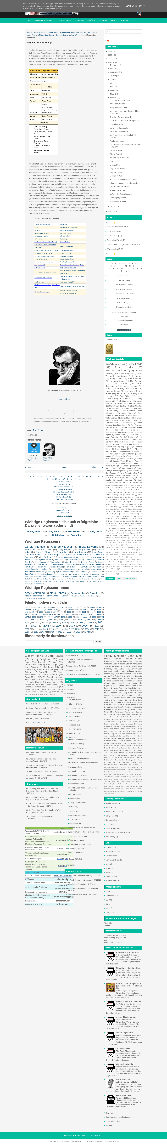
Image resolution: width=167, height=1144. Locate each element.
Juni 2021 (73, 721)
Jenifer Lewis (132, 748)
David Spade (110, 490)
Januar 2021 (74, 859)
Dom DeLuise (111, 451)
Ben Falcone (44, 569)
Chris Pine (120, 550)
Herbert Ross (95, 557)
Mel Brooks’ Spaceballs (119, 128)
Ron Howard (29, 567)
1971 (82, 614)
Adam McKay (89, 560)
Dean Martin (119, 383)
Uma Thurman (133, 765)
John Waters (49, 581)
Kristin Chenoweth (135, 753)
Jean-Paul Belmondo (112, 562)
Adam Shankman (65, 557)
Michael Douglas (120, 502)
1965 (36, 614)
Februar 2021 (74, 737)
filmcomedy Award (33, 25)
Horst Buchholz (120, 557)
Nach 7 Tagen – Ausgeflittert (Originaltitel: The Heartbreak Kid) (129, 986)
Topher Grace (110, 511)
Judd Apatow (72, 564)
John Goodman (133, 497)
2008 (27, 629)
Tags (119, 578)
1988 (61, 619)
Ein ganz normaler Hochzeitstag (44, 256)
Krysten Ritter (115, 781)
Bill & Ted (109, 807)
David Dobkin (60, 574)
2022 (134, 20)
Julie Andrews (38, 694)
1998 (72, 622)
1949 (77, 610)
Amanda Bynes (120, 698)
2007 (97, 626)
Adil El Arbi (72, 579)
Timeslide (108, 923)
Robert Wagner (132, 475)
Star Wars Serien (64, 484)
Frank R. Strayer (44, 552)
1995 (46, 623)
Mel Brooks (74, 531)
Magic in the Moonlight (40, 42)
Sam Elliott (135, 538)
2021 (69, 632)
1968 (58, 614)
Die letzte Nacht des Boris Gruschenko (46, 250)
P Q (93, 477)
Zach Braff (82, 576)
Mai (111, 87)
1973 (99, 614)
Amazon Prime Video (64, 510)
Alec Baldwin (125, 418)
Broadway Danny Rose (41, 233)
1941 (99, 607)
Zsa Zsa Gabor (109, 793)
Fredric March (136, 466)
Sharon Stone (119, 788)
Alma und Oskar (72, 670)
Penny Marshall (78, 593)
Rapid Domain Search (112, 1141)
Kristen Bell (123, 753)
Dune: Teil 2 (31, 723)
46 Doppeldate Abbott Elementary (79, 876)
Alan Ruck (136, 511)
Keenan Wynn (127, 413)
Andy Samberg (132, 542)
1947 (62, 610)
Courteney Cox (129, 741)
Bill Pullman (137, 418)
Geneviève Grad (136, 717)
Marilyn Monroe (131, 710)
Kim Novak (133, 779)
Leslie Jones (109, 755)
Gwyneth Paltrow (110, 719)
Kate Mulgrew (124, 779)
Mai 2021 (73, 725)
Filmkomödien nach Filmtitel (63, 492)
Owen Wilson (31, 667)
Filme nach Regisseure (64, 20)
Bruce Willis (113, 420)
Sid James (122, 376)
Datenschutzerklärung (114, 1121)
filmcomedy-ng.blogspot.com (115, 938)
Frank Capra (71, 569)
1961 (84, 612)
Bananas (37, 230)
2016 (27, 632)
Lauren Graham (125, 781)
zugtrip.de (62, 866)
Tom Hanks (58, 680)
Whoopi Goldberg (129, 695)
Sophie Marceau (130, 788)
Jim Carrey (126, 420)
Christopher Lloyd (120, 487)
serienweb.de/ (62, 904)
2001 (101, 622)
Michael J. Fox (134, 502)
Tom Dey (48, 579)
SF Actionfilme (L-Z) (63, 497)
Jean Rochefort (112, 437)
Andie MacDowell (111, 736)
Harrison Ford (135, 523)
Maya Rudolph (118, 683)
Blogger (102, 1135)
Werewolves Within (124, 1064)
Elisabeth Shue (134, 767)
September (114, 72)
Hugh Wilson (85, 567)
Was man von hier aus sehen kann (79, 660)
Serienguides (102, 20)
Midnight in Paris (65, 233)
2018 (43, 632)
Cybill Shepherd (124, 767)
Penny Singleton (40, 659)
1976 (41, 617)
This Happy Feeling (117, 104)
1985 (31, 619)
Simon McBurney (62, 35)
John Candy (113, 411)
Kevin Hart (138, 420)
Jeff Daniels (129, 437)
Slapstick (109, 872)
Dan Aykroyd (136, 381)
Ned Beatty (126, 566)
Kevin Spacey (130, 533)
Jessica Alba (114, 750)
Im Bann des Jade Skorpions (43, 278)
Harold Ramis (71, 567)
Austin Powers (111, 803)
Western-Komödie (113, 881)
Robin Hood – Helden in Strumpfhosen (124, 121)
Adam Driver (138, 540)
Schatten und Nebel (66, 246)
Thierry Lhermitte (134, 509)
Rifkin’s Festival (65, 242)
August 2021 (74, 712)
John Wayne (110, 564)
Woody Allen (79, 35)
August (113, 76)
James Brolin (123, 559)
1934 (51, 607)
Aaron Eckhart (126, 540)
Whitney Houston (136, 791)
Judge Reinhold (123, 439)
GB (107, 900)
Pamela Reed (120, 760)
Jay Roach (97, 567)
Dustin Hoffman (136, 490)
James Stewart (128, 454)
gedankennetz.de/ (62, 832)
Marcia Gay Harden (46, 35)
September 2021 (75, 708)
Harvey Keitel (117, 495)
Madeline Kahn (129, 681)
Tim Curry (130, 478)
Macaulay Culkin (127, 499)
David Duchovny (134, 552)
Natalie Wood (109, 760)
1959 (69, 612)
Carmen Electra (110, 738)
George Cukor (84, 550)
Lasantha (79, 1141)
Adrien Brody (134, 444)
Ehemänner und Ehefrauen (43, 253)
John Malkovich (111, 499)
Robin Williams (128, 411)
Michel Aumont (125, 473)
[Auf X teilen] (33, 435)
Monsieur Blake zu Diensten (128, 1001)
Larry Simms (116, 378)
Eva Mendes (137, 743)
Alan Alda (122, 483)
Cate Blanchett (115, 702)
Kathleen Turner (111, 690)
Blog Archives (130, 578)
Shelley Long (109, 734)
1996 (54, 622)
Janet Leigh (129, 719)
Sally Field (117, 762)
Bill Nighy (121, 463)
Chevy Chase (120, 449)
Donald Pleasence (115, 521)
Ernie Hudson (113, 492)
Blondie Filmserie (112, 812)
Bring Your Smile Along (118, 107)
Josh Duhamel (133, 471)
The (52, 479)
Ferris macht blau (123, 1095)
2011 (56, 628)
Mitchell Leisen (71, 562)
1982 (85, 617)
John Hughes (125, 20)
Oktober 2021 (74, 704)
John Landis (36, 555)
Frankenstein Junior (117, 141)
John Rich (136, 562)
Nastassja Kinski (136, 784)
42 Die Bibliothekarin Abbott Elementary (81, 895)
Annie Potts (131, 698)
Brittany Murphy (117, 700)
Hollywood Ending (40, 268)
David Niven (110, 466)
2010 (45, 629)
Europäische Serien (64, 499)
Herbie (108, 824)
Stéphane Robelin (136, 571)
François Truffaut (56, 567)
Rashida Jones (109, 788)
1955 (41, 612)
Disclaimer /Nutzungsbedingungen (119, 1117)
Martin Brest (29, 576)
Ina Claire (112, 748)
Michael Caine (133, 456)
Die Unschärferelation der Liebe (78, 674)
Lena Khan (41, 598)
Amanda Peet (137, 734)
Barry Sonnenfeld (65, 572)
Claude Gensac (30, 692)
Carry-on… (110, 816)
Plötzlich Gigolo (65, 236)
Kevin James (113, 423)
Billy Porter (93, 576)
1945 (49, 610)
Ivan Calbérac (96, 574)
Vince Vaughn (133, 415)
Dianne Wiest (116, 678)
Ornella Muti (128, 786)
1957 (54, 612)
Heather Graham (119, 746)
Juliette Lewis (115, 724)
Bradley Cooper (128, 545)
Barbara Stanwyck (126, 736)
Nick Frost (138, 473)
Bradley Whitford (122, 516)
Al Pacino (122, 542)
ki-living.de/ (62, 859)
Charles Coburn (131, 547)
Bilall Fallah (94, 579)
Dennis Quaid (123, 490)
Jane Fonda (121, 719)
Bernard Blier (111, 447)
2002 (33, 625)
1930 (26, 607)
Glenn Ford (135, 430)
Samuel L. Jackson (113, 478)
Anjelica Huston (130, 666)
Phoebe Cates (125, 729)
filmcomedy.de (64, 399)
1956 (48, 612)
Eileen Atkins (53, 33)
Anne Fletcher (80, 596)
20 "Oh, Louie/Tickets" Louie (37, 772)
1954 (33, 612)
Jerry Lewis (96, 531)
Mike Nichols (55, 562)
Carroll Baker (114, 767)
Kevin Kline (113, 442)
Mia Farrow (49, 694)
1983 (94, 617)
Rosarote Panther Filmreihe (116, 832)
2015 (97, 629)
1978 (56, 617)
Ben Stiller (76, 535)
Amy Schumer (137, 712)
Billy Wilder (30, 550)
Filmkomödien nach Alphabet (43, 20)
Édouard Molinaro (74, 560)
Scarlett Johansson (112, 695)
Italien (108, 904)
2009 (37, 629)
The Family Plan (123, 1048)
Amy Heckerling (35, 593)
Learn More (131, 6)
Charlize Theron (129, 702)
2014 (36, 33)
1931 (32, 607)
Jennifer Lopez (120, 671)
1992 (99, 620)
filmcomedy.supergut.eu (113, 943)
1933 (44, 607)
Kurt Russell (133, 564)
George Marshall (62, 546)
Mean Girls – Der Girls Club (128, 968)
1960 (76, 612)
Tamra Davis (52, 596)
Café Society (38, 239)
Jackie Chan (130, 495)
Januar (113, 206)
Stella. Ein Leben (72, 655)
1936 (64, 607)
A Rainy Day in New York (42, 224)
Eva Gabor (111, 772)
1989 (70, 620)
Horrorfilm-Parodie (113, 852)
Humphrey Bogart (111, 559)
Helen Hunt (121, 774)
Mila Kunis (114, 712)
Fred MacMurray (124, 401)
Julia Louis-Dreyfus (111, 753)
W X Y (68, 479)
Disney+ (64, 508)
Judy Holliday (132, 722)
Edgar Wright (72, 574)
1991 (89, 619)
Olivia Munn (119, 786)
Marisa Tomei (130, 674)
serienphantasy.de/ (62, 896)
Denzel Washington (128, 554)
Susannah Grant (37, 583)
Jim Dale (129, 391)
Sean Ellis (91, 581)
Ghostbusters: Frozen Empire (37, 704)
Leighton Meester (127, 724)
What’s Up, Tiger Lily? (67, 282)
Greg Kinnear (111, 432)
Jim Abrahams (57, 564)
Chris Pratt (131, 550)
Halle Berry (113, 774)
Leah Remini (135, 781)
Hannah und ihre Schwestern (43, 262)
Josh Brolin (119, 531)
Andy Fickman (30, 569)
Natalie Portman (136, 758)
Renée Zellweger (110, 731)
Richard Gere (128, 507)
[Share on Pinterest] (42, 430)
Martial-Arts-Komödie (114, 860)
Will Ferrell (131, 388)
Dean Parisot (96, 572)
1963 (99, 612)
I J (67, 477)
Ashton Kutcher (121, 425)
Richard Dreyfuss (121, 538)
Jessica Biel (138, 719)
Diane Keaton (43, 692)
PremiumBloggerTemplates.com (94, 1141)
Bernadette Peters (123, 714)
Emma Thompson (128, 769)
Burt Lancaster (118, 547)
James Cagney (111, 526)
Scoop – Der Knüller (66, 253)
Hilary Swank (130, 774)
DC (57, 489)
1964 (27, 614)
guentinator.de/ (63, 840)
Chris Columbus (81, 572)
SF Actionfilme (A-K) (63, 494)
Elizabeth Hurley (135, 688)
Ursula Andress (114, 791)
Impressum (46, 25)
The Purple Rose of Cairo (68, 262)
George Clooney (121, 430)
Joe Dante (29, 572)
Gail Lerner (92, 596)
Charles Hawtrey (33, 664)
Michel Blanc (117, 535)
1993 (27, 622)
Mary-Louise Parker (116, 784)
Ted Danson (120, 509)
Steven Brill (42, 567)
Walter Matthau (111, 418)
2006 (85, 625)
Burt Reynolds (136, 425)
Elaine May (95, 593)
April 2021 (73, 729)
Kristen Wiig (109, 674)
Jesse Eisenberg (127, 526)
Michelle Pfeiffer (136, 690)
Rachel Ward (137, 786)
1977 (48, 617)
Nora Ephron (58, 593)
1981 (77, 617)
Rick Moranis (111, 459)
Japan (108, 908)
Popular (110, 578)
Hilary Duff (113, 707)
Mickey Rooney (111, 504)
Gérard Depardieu (126, 432)
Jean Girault (98, 552)
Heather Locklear (132, 746)
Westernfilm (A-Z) (115, 249)
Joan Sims (135, 655)
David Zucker (81, 557)
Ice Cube (135, 451)
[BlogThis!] (31, 435)
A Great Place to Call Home (127, 952)
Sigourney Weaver (113, 666)
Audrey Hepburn (110, 714)
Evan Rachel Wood (122, 772)
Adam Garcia (112, 542)
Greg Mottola (84, 574)
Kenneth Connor (117, 381)
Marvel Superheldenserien (63, 487)
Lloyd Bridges (111, 473)
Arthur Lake (124, 367)
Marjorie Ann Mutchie (33, 687)
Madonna (133, 755)
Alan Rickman (134, 483)
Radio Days (63, 239)
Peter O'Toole (130, 535)
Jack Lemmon (52, 682)
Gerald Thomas (35, 546)
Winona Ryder (130, 686)
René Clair (113, 507)
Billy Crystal (126, 447)
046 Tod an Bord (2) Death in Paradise (41, 752)
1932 (38, 607)
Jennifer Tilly (123, 707)
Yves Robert (59, 560)
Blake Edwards (88, 546)
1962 (91, 612)
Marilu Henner (123, 758)
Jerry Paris (83, 569)
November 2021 (75, 700)
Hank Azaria (123, 523)
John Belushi (119, 528)
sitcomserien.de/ (62, 882)
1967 (51, 614)
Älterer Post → (98, 467)
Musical (109, 864)
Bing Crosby (116, 545)
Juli (111, 79)
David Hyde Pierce (122, 519)
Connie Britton (117, 741)
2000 (90, 622)
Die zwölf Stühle (116, 150)
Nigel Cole (71, 581)
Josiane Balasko (110, 722)
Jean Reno (138, 408)
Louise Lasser (118, 710)
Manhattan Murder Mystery (69, 227)
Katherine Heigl (117, 681)
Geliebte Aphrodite (40, 259)
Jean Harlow (55, 692)
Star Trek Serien (63, 482)
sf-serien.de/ (62, 879)
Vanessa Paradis (125, 791)
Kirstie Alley (123, 690)
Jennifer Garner (129, 678)
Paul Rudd (124, 398)
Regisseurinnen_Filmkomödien (85, 20)
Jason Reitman (30, 574)
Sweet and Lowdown (67, 259)
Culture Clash (111, 847)
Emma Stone (65, 33)
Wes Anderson (46, 557)
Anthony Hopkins (112, 514)
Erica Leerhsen (77, 33)
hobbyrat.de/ (62, 848)
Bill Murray (137, 376)
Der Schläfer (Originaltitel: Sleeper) (45, 242)
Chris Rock (112, 427)
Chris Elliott (134, 449)
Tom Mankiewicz (60, 579)
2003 (46, 625)
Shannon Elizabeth (130, 762)
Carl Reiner (46, 550)
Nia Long (123, 693)
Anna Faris (128, 661)
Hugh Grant (124, 451)
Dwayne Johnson (128, 427)
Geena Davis (108, 746)
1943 (35, 610)
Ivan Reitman (80, 552)
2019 (52, 632)
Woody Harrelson (124, 480)
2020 (59, 632)
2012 (67, 629)
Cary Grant (127, 406)
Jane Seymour (109, 776)
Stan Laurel (124, 571)
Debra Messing (115, 743)
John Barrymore (119, 471)
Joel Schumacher (36, 581)
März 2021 (73, 733)
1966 (44, 614)
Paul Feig (51, 572)
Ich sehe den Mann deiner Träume (45, 272)
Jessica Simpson (125, 750)
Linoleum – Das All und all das (38, 708)
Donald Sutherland (132, 521)
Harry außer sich (39, 265)
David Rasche (137, 519)
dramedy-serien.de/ (63, 876)
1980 (70, 617)
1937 (71, 607)
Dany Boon (53, 531)
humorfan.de (63, 854)
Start (29, 20)
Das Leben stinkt (116, 124)
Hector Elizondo (124, 393)
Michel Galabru (136, 403)
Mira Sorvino (127, 784)
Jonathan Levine (46, 574)
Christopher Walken (122, 408)
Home (29, 33)
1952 (99, 610)
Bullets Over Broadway (41, 236)
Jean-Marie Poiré (31, 560)
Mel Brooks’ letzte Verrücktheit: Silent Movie (85, 780)
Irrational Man (39, 282)
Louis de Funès (113, 391)
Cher (134, 738)
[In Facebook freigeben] (36, 435)
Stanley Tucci (134, 461)
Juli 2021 (72, 717)
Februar (113, 98)
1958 (61, 612)
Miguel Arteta (37, 579)
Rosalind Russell (135, 731)
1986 (41, 619)
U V (58, 479)
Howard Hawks (43, 564)
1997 (64, 623)
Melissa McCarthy (32, 684)
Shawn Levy (62, 552)
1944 (41, 610)
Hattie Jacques (112, 659)
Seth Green (120, 444)
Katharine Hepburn (134, 671)
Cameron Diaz (131, 700)
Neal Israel (40, 572)
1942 (27, 610)
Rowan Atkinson (137, 569)
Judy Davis (122, 722)
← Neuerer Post (31, 467)
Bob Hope (130, 485)
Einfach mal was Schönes (76, 666)
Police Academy (112, 828)
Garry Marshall (65, 550)
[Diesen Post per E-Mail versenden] (29, 435)
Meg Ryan (122, 726)
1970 (74, 614)
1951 (92, 610)
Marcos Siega (60, 581)
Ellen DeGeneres (116, 769)
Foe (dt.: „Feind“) (32, 719)
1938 (77, 607)
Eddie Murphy (125, 373)
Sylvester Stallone (112, 540)
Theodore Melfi (70, 576)
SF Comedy (114, 20)
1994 (37, 622)
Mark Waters (46, 560)
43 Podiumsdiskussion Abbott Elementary (82, 888)
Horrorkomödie (111, 856)
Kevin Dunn (137, 439)
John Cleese (131, 528)
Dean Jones (123, 466)
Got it (142, 6)
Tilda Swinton (118, 686)
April (112, 90)
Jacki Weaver (32, 35)
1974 (27, 617)
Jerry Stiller (126, 562)
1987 (51, 619)
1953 (26, 612)
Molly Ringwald (131, 726)
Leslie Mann (119, 674)
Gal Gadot (125, 717)
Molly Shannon (110, 693)
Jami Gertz (138, 774)
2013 (77, 629)
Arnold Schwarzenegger (114, 485)
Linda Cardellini (122, 755)
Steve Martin (112, 388)
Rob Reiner (58, 535)
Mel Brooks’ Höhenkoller (119, 131)
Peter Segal (54, 555)
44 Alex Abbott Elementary (76, 884)
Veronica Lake (127, 734)
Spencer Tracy (119, 461)
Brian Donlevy (133, 463)
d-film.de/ (62, 892)
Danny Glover (121, 552)
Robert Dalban (115, 475)
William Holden (123, 511)
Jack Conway (127, 468)
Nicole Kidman (109, 786)
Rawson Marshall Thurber (90, 564)
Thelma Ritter (122, 765)
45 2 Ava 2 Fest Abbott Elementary (79, 880)
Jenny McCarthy (132, 776)
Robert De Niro (126, 459)
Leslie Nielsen (52, 684)
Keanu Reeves (133, 531)
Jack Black (134, 435)
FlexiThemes (59, 1141)
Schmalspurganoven (66, 250)
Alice (36, 227)
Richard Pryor (137, 566)
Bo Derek (138, 736)
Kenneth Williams (117, 370)
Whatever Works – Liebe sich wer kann (72, 286)
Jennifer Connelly (120, 776)
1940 (92, 607)
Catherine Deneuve (124, 738)
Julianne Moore (114, 779)
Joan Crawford (137, 750)
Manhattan (63, 224)
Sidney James (112, 571)
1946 (56, 610)
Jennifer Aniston (133, 659)
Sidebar (107, 925)
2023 (87, 632)
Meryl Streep (131, 683)
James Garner (119, 497)
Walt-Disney (110, 837)
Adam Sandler (135, 378)
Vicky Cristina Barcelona (68, 268)
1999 (81, 623)
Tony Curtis (110, 463)
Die (46, 477)
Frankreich (110, 896)
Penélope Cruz (131, 760)
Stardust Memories (66, 256)
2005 (72, 625)
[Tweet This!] (35, 430)
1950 (84, 610)
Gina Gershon (133, 772)
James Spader (135, 559)
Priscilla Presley (136, 729)
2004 (59, 625)
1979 (63, 617)
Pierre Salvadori (56, 576)
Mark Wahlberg (128, 423)
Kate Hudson (133, 707)
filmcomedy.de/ (63, 901)
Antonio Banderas (129, 514)
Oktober (113, 68)
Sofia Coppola (67, 596)
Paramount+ (64, 512)
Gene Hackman (128, 492)
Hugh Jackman (134, 557)
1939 (85, 607)
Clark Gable (135, 487)
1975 (34, 617)
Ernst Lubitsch (57, 569)
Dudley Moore (111, 523)
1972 (90, 614)
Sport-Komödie (111, 877)
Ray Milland (138, 504)
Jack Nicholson (112, 454)
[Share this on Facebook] (33, 430)
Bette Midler (115, 676)
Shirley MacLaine (134, 664)
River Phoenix (112, 569)
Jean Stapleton (122, 748)
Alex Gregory (83, 579)
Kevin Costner (121, 564)
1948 (70, 610)
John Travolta (120, 456)
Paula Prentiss (114, 729)
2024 (110, 51)
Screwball (109, 868)
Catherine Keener (127, 676)
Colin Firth (43, 33)
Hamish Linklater (90, 33)
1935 (57, 607)
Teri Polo (113, 765)
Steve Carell (114, 406)
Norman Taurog (87, 562)
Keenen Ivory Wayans (114, 533)
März (112, 94)
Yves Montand (112, 574)
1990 (79, 619)
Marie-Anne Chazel (111, 726)
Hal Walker (113, 468)
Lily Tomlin (138, 724)
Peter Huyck (81, 581)
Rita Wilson (123, 731)
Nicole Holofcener (33, 596)
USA (71, 35)
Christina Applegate (119, 688)
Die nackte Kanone (113, 820)
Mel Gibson (116, 566)
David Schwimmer (112, 554)
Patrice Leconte (41, 576)
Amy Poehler (125, 712)
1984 (101, 617)
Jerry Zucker (96, 569)
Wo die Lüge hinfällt (124, 1033)
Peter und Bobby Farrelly (78, 555)
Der (41, 477)
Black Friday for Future (126, 1017)
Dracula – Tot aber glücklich (120, 117)
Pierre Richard (130, 386)
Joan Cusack (119, 664)
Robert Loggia (128, 442)
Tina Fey (118, 734)
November (114, 65)
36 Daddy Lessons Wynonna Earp (39, 817)
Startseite (65, 467)
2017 (36, 632)
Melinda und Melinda (67, 230)
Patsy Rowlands (135, 693)
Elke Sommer (118, 705)
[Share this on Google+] (39, 430)
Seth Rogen (119, 415)
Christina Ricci (115, 717)
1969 (67, 614)
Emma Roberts (127, 743)
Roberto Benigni (124, 569)
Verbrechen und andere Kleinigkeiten (72, 265)
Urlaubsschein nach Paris (120, 100)
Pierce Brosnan (125, 504)
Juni (112, 83)
